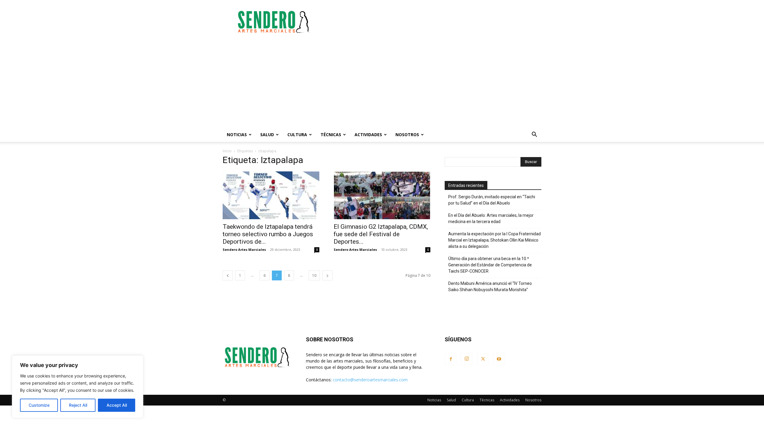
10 (314, 275)
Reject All (78, 405)
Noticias (237, 134)
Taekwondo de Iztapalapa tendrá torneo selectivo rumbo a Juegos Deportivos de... (268, 234)
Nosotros (407, 134)
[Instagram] (467, 359)
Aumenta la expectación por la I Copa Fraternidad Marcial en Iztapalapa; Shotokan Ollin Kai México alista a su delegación (494, 240)
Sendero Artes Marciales (244, 249)
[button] (534, 135)
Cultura (297, 134)
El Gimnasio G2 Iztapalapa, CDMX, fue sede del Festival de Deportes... (381, 234)
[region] (77, 386)
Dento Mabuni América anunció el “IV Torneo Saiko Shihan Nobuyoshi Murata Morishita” (490, 286)
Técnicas (331, 134)
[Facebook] (451, 359)
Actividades (368, 134)
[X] (483, 359)
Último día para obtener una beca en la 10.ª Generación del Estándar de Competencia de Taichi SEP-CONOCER (490, 265)
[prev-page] (228, 275)
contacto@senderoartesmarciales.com (370, 380)
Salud (267, 134)
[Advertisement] (432, 21)
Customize (39, 405)
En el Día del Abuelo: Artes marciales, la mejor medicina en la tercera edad (491, 218)
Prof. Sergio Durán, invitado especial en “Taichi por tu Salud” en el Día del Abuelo (491, 199)
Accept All (117, 405)
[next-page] (327, 275)
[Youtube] (499, 359)
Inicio (227, 150)
